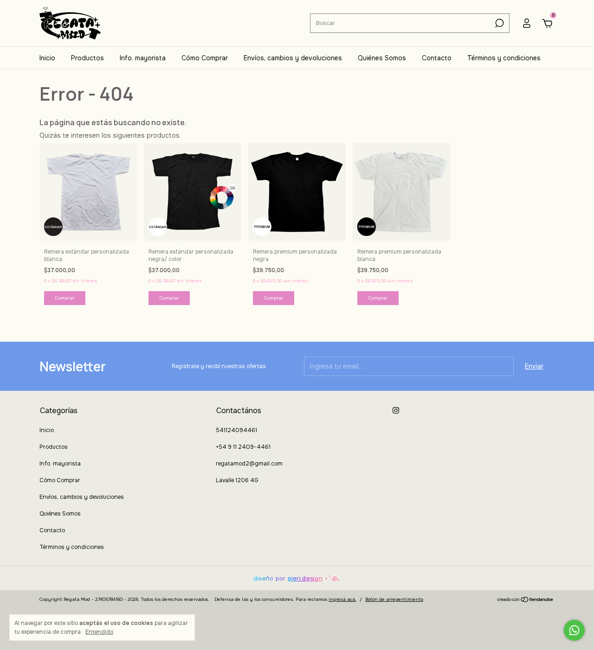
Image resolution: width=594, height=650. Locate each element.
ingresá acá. (342, 599)
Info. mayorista (143, 58)
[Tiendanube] (526, 600)
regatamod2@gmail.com (249, 463)
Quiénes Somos (382, 58)
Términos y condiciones (504, 58)
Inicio (47, 58)
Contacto (437, 58)
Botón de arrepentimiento (394, 599)
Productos (87, 58)
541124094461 (236, 430)
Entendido (99, 632)
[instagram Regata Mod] (396, 410)
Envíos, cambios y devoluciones (293, 58)
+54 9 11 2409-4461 (243, 447)
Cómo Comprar (204, 58)
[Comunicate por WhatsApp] (574, 630)
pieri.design (305, 578)
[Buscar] (498, 23)
